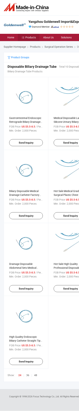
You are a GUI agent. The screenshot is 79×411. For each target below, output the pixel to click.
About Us (48, 37)
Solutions (66, 37)
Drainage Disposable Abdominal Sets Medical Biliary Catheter (22, 267)
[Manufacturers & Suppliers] (27, 7)
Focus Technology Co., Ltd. (46, 396)
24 (19, 375)
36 (27, 375)
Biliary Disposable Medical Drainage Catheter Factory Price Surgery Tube (24, 194)
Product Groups (19, 57)
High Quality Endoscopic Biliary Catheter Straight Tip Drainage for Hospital (24, 340)
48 (35, 375)
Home (10, 37)
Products (30, 37)
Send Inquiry (26, 142)
